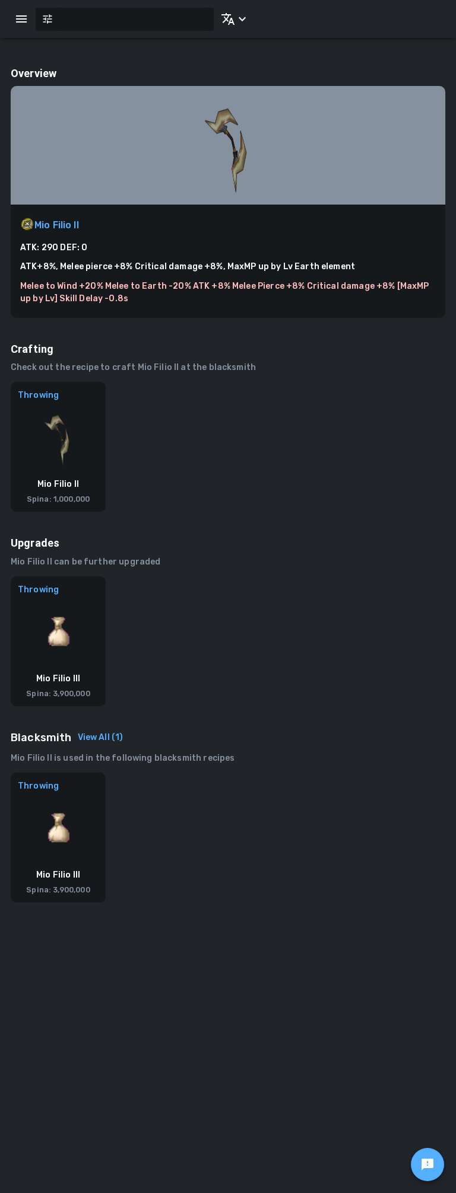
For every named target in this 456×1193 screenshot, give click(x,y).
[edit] (427, 1164)
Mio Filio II (56, 225)
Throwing (38, 395)
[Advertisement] (228, 1021)
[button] (231, 19)
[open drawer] (21, 19)
